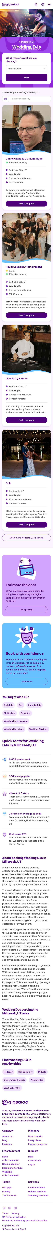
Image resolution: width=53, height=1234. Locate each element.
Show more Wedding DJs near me (26, 538)
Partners (7, 1144)
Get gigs (7, 1187)
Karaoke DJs (34, 705)
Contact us (34, 1160)
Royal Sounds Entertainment (24, 266)
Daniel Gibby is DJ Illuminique (24, 158)
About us (7, 1136)
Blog (4, 1140)
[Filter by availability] (30, 98)
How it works (35, 1136)
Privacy (15, 1213)
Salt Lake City (25, 1072)
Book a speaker (11, 1164)
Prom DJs (25, 713)
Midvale (42, 1072)
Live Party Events (17, 378)
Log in (31, 1164)
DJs (20, 705)
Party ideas (34, 1140)
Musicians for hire (12, 1167)
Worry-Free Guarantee (22, 666)
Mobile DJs (9, 713)
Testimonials (9, 1195)
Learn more (26, 681)
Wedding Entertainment (16, 721)
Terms (5, 1213)
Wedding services (38, 1195)
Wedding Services (38, 729)
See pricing (26, 609)
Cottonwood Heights (14, 1080)
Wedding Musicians (14, 729)
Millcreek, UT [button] (28, 42)
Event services (36, 1187)
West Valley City (12, 1088)
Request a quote (37, 1144)
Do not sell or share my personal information (24, 1220)
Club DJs (8, 705)
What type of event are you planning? (21, 60)
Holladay (8, 1072)
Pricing (6, 1191)
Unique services (37, 1191)
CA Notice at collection (14, 1217)
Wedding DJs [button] (26, 47)
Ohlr (8, 483)
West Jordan (37, 1080)
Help (30, 1156)
